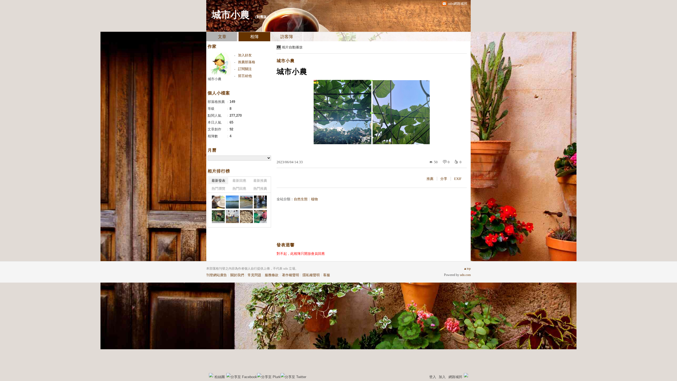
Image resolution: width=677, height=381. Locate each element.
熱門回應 (239, 188)
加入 (442, 377)
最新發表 (218, 181)
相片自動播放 (292, 47)
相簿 (254, 36)
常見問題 (254, 275)
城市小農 (231, 15)
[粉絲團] (211, 375)
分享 (443, 179)
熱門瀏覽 (218, 188)
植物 (314, 199)
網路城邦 (455, 377)
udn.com (465, 275)
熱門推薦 (260, 188)
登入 (432, 377)
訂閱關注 (245, 69)
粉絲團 (219, 377)
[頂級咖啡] (218, 202)
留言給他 (245, 76)
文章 (222, 36)
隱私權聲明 (311, 275)
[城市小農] (260, 202)
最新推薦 (260, 181)
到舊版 (262, 17)
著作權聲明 (290, 275)
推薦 (430, 179)
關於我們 (237, 275)
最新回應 (239, 181)
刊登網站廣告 (216, 275)
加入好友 (245, 55)
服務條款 (271, 275)
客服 (326, 275)
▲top (467, 268)
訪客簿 (286, 36)
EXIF (457, 179)
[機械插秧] (232, 202)
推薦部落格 (246, 62)
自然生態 (301, 199)
